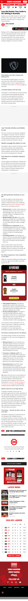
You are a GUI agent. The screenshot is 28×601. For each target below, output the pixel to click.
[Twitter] (12, 582)
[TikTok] (14, 451)
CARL (9, 552)
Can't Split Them (14, 298)
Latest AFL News (4, 434)
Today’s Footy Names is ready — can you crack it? (17, 502)
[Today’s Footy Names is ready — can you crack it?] (4, 503)
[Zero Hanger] (14, 1)
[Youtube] (20, 451)
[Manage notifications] (3, 592)
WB (8, 546)
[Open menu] (1, 1)
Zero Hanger (9, 23)
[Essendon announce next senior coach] (4, 514)
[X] (17, 451)
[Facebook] (8, 451)
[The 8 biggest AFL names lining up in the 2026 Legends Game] (4, 497)
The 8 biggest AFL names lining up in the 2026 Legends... (17, 496)
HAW (9, 535)
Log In (25, 1)
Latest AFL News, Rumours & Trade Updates (16, 434)
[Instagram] (11, 451)
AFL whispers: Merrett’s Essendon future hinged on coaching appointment (17, 508)
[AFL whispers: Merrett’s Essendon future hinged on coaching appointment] (4, 508)
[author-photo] (14, 445)
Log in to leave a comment (14, 463)
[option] (8, 6)
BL (8, 533)
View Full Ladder (14, 555)
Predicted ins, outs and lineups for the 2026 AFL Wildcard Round (18, 491)
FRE (9, 527)
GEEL (9, 538)
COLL (9, 549)
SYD (9, 530)
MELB (9, 543)
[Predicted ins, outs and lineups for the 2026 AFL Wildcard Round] (4, 492)
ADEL (9, 541)
